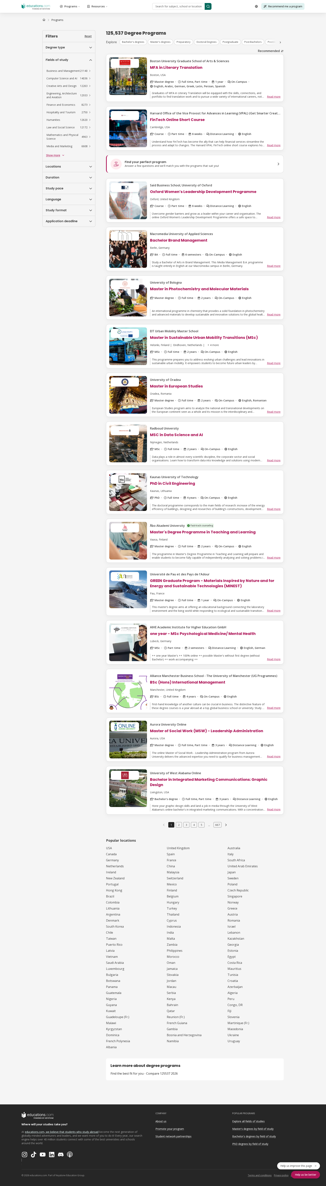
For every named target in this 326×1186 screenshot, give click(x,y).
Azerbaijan (235, 987)
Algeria (233, 993)
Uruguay (234, 1041)
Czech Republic (238, 890)
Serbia (171, 993)
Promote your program (169, 1129)
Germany (112, 860)
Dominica (112, 1035)
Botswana (113, 981)
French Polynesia (118, 1041)
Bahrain (172, 1005)
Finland (172, 890)
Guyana (111, 1005)
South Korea (115, 926)
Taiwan (111, 938)
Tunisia (233, 975)
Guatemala (113, 993)
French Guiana (177, 1023)
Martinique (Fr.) (238, 1023)
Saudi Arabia (115, 963)
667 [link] (217, 825)
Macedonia (235, 1029)
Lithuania (112, 908)
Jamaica (172, 969)
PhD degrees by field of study (250, 1144)
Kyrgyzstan (114, 1029)
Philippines (174, 951)
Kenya (171, 999)
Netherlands (115, 866)
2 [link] (179, 825)
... (209, 825)
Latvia (110, 951)
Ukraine (233, 1035)
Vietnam (112, 957)
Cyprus (172, 920)
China (171, 866)
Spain (171, 854)
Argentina (113, 914)
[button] (69, 70)
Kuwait (111, 1011)
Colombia (112, 902)
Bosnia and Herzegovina (184, 1035)
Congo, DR (235, 1005)
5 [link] (201, 825)
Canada (111, 854)
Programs (70, 6)
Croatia (233, 981)
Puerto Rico (114, 945)
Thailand (173, 914)
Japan (232, 872)
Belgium (172, 896)
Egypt (232, 957)
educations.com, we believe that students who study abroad (61, 1132)
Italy (231, 854)
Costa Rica (235, 963)
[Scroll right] (280, 42)
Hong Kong (114, 890)
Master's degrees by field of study (253, 1129)
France (171, 860)
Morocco (173, 957)
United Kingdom (178, 848)
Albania (111, 1047)
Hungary (173, 902)
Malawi (111, 1023)
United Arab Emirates (243, 866)
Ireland (111, 872)
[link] (57, 20)
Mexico (172, 884)
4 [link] (194, 825)
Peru (231, 999)
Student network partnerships (173, 1136)
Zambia (172, 945)
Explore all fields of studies (248, 1121)
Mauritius (234, 969)
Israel (231, 926)
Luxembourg (115, 969)
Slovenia (233, 1017)
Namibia (173, 1041)
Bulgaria (112, 975)
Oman (171, 963)
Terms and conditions (260, 1175)
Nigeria (111, 999)
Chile (109, 932)
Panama (112, 987)
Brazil (110, 896)
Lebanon (234, 932)
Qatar (171, 1011)
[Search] (208, 6)
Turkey (172, 908)
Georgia (233, 945)
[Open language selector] (256, 6)
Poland (232, 884)
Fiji (229, 1011)
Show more (53, 155)
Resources (98, 6)
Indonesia (174, 926)
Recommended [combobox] (269, 51)
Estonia (233, 951)
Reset (88, 36)
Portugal (112, 884)
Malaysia (173, 872)
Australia (234, 848)
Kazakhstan (236, 938)
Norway (233, 902)
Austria (233, 914)
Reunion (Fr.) (176, 1017)
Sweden (233, 878)
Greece (232, 908)
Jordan (171, 981)
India (170, 932)
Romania (234, 920)
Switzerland (175, 878)
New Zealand (115, 878)
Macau (171, 987)
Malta (171, 938)
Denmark (112, 920)
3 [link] (186, 825)
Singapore (235, 896)
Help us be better (305, 1174)
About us (160, 1121)
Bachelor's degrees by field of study (254, 1136)
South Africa (236, 860)
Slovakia (172, 975)
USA (109, 848)
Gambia (172, 1029)
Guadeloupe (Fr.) (117, 1017)
